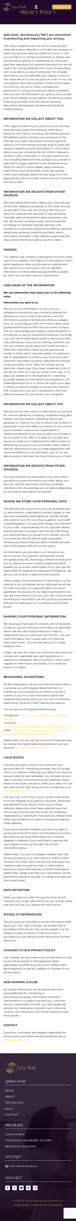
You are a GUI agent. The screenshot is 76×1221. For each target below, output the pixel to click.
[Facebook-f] (7, 1188)
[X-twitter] (14, 1188)
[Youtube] (21, 1188)
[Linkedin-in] (28, 1188)
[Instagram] (35, 1188)
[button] (36, 7)
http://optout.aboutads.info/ (32, 747)
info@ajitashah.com (16, 791)
